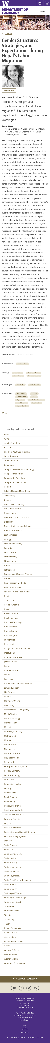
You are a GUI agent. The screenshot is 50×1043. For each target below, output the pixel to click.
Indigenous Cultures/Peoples (17, 648)
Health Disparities (12, 613)
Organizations (10, 762)
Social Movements (12, 867)
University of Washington (20, 1037)
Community (9, 465)
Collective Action (11, 456)
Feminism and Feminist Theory (18, 574)
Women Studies (22, 406)
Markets (8, 696)
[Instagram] (14, 988)
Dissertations (34, 385)
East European (10, 535)
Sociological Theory (13, 893)
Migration (20, 400)
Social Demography (13, 854)
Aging (6, 438)
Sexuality (8, 840)
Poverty (7, 788)
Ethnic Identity (10, 556)
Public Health (10, 792)
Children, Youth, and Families (17, 452)
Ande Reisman (22, 364)
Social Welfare (10, 884)
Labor (34, 397)
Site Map (25, 1030)
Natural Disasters (12, 753)
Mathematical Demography (16, 709)
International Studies (13, 657)
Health (7, 609)
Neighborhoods (11, 757)
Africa (6, 434)
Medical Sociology (12, 718)
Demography (10, 513)
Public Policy (9, 801)
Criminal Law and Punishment (17, 491)
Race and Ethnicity (12, 819)
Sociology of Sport (12, 902)
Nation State (10, 744)
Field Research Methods (15, 583)
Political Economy (12, 770)
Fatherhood (9, 570)
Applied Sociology (12, 443)
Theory (7, 923)
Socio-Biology (10, 889)
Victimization (10, 937)
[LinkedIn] (22, 988)
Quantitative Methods (14, 814)
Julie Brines (17, 373)
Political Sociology (12, 775)
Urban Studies (10, 932)
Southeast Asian (11, 910)
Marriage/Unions (12, 701)
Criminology (9, 495)
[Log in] (40, 3)
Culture (7, 500)
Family (7, 565)
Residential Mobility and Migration (19, 832)
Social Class (9, 849)
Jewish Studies (10, 661)
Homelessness (10, 626)
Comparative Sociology (14, 478)
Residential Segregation (15, 836)
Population (9, 779)
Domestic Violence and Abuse (17, 526)
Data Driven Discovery (14, 504)
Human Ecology (11, 631)
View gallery (9, 90)
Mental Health (10, 722)
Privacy (25, 1025)
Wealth (7, 945)
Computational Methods (15, 482)
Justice (7, 666)
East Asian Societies (13, 530)
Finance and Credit (12, 587)
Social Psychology (12, 875)
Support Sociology (27, 979)
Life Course (9, 692)
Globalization (21, 397)
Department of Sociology (15, 11)
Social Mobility (10, 862)
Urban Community (12, 928)
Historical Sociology (13, 622)
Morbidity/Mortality (13, 731)
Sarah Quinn (18, 376)
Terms (25, 1028)
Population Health (12, 784)
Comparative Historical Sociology (19, 469)
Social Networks (11, 871)
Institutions (9, 652)
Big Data (8, 447)
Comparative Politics (13, 473)
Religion (8, 823)
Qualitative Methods (36, 400)
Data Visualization (12, 508)
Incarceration (10, 644)
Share (6, 413)
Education (8, 548)
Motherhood (10, 736)
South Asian (36, 403)
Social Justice (10, 858)
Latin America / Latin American (18, 683)
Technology (9, 919)
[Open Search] (46, 3)
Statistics (8, 915)
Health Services (11, 618)
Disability (8, 521)
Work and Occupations (14, 963)
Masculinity (9, 705)
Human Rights (10, 635)
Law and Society (11, 688)
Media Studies (10, 714)
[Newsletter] (36, 988)
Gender (34, 394)
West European (11, 954)
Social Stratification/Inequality (17, 880)
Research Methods (12, 827)
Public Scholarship (12, 805)
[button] (13, 76)
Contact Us (25, 1032)
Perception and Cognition (15, 766)
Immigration (9, 639)
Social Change (21, 403)
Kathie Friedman (34, 376)
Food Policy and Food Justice (17, 591)
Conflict (7, 486)
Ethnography (21, 394)
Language (8, 679)
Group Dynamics (11, 604)
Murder (7, 740)
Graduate (8, 34)
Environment (10, 552)
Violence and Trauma (13, 941)
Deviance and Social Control (16, 517)
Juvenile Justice (11, 670)
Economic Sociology (13, 543)
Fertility (7, 578)
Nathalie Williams (33, 373)
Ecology (7, 539)
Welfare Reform (11, 950)
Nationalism (9, 749)
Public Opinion (10, 797)
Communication (11, 460)
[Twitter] (29, 988)
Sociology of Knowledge (15, 897)
